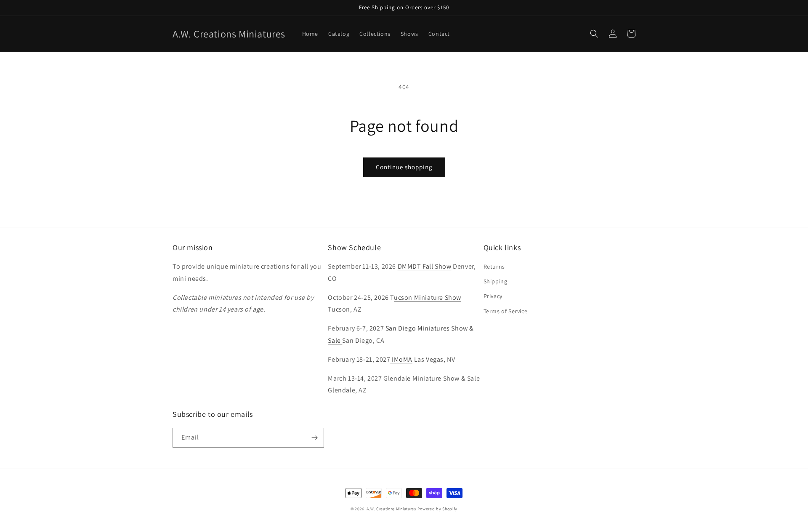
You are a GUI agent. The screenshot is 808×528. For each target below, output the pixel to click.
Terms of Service (506, 311)
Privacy (493, 296)
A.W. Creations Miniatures (391, 509)
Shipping (496, 281)
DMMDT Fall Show (425, 266)
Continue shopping (404, 167)
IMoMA (401, 359)
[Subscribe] (314, 438)
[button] (594, 33)
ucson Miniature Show (427, 297)
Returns (494, 266)
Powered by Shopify (437, 509)
